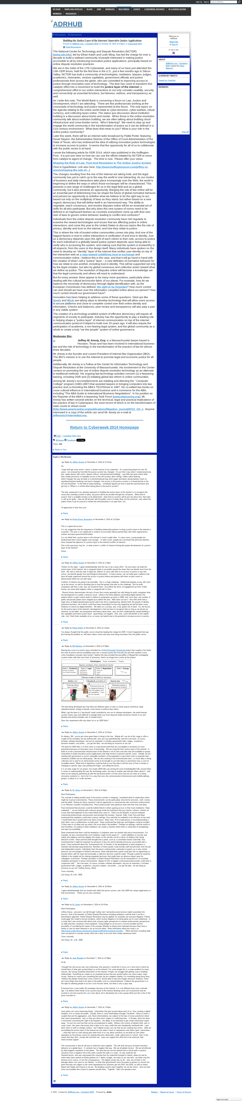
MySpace (60, 440)
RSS (54, 1081)
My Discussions (75, 35)
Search (239, 2)
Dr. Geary (76, 790)
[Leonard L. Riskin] (161, 102)
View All (185, 132)
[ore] (176, 124)
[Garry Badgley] (183, 94)
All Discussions (59, 35)
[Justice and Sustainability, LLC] (169, 124)
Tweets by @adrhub (166, 80)
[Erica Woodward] (161, 94)
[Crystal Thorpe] (183, 109)
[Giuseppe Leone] (176, 109)
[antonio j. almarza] (169, 109)
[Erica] (161, 117)
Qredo (57, 300)
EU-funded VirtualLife (115, 650)
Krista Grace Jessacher (82, 519)
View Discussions (73, 47)
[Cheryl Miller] (183, 124)
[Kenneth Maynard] (161, 124)
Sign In (206, 2)
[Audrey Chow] (176, 94)
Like (58, 436)
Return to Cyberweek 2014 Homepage (104, 427)
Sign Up (199, 2)
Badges (154, 1092)
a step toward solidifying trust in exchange (107, 254)
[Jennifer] (169, 102)
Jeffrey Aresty (78, 462)
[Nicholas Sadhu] (176, 117)
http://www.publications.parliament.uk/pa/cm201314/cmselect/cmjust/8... (92, 931)
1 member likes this (71, 436)
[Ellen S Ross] (183, 117)
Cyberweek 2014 (135, 44)
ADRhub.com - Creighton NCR (85, 44)
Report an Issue (167, 1092)
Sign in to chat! (222, 1099)
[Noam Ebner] (161, 109)
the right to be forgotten (112, 286)
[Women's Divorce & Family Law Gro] (183, 102)
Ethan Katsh (77, 628)
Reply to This (60, 450)
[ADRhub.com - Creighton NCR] (56, 47)
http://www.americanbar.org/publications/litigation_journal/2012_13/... (98, 409)
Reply (64, 513)
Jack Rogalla (77, 958)
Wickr (70, 300)
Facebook (71, 440)
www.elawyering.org (126, 396)
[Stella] (169, 117)
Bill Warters (77, 646)
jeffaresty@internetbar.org (70, 415)
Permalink (62, 462)
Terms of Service (184, 1092)
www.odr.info (62, 54)
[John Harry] (176, 102)
